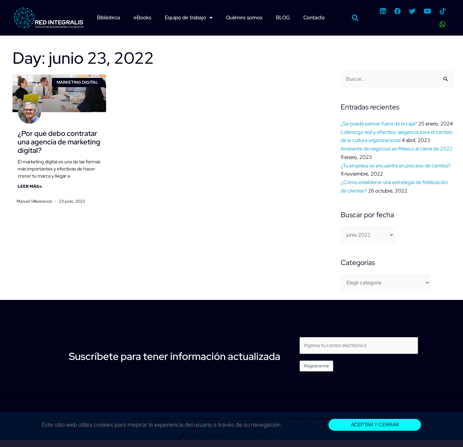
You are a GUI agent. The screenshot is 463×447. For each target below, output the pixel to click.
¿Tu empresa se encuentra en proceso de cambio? (396, 165)
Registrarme (316, 366)
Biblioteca (108, 18)
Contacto (314, 18)
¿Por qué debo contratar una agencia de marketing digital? (59, 142)
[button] (355, 18)
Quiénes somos (244, 18)
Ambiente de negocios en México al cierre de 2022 (396, 148)
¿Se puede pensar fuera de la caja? (379, 123)
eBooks (142, 18)
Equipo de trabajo (185, 18)
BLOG (283, 18)
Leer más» (30, 186)
